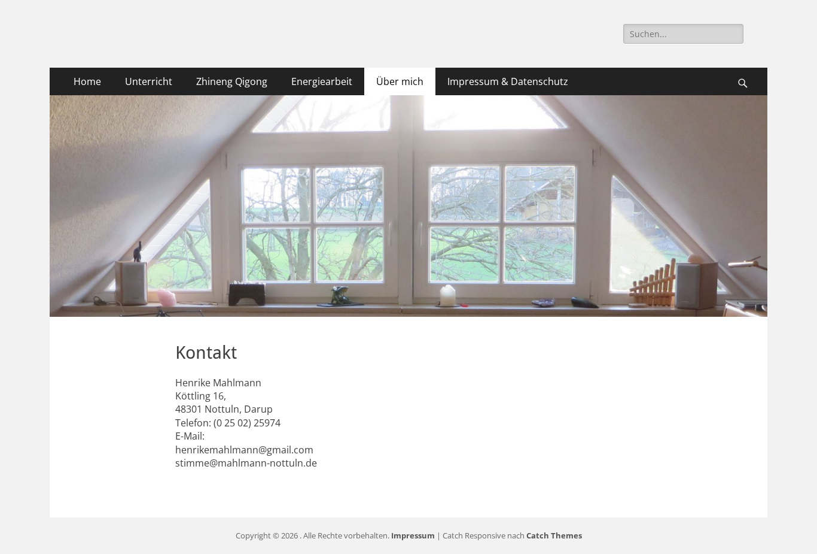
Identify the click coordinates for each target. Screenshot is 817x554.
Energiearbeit (321, 81)
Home (87, 81)
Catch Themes (554, 535)
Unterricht (148, 81)
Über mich (399, 81)
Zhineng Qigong (231, 81)
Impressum (413, 535)
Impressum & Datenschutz (507, 81)
